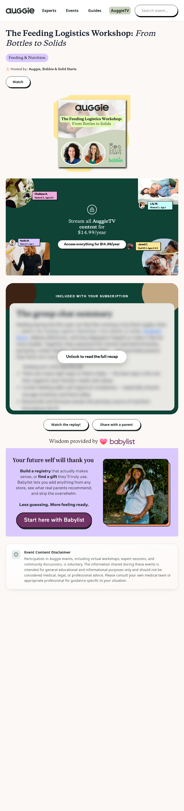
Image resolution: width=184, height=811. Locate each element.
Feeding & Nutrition (27, 58)
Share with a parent (116, 424)
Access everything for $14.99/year (92, 244)
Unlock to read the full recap (92, 357)
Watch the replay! (65, 424)
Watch (18, 82)
